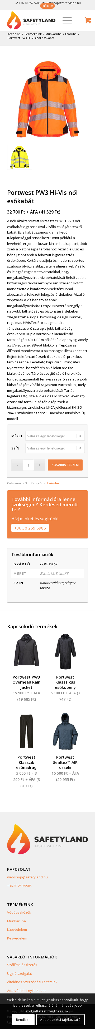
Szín (15, 448)
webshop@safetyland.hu (27, 877)
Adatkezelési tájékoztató (60, 1019)
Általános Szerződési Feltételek (32, 981)
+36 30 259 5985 (30, 528)
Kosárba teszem (65, 465)
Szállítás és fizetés (22, 964)
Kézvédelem (17, 938)
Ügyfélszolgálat (19, 973)
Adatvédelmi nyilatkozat (26, 990)
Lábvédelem (17, 929)
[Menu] (64, 20)
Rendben (23, 1019)
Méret (17, 436)
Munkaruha (16, 921)
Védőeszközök (19, 912)
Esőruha (53, 483)
